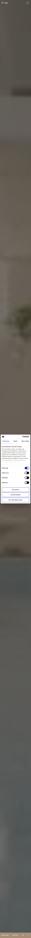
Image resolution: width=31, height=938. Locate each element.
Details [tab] (15, 441)
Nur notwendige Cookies (15, 500)
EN (6, 2)
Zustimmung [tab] (5, 441)
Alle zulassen (15, 489)
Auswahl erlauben (15, 494)
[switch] (27, 473)
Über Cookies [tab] (25, 441)
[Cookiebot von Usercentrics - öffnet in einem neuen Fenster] (22, 437)
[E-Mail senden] (23, 935)
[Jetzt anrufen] (28, 935)
